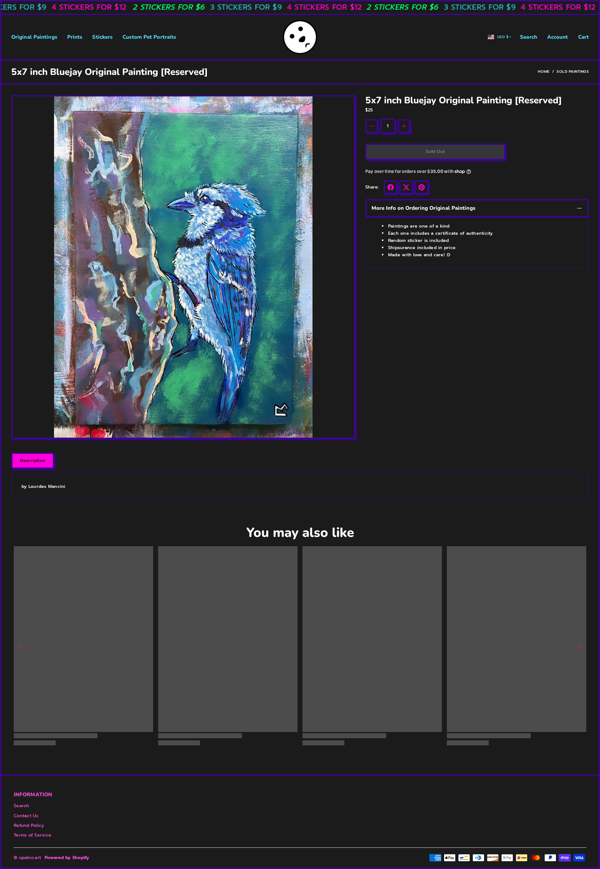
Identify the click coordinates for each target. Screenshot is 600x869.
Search (528, 37)
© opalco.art (27, 857)
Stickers (102, 37)
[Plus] (404, 126)
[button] (391, 187)
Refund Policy (29, 825)
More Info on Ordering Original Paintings (423, 208)
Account (557, 37)
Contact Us (26, 816)
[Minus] (371, 126)
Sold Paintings (573, 71)
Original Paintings (34, 37)
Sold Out (435, 151)
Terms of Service (32, 835)
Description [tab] (32, 460)
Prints (74, 37)
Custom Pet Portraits (149, 37)
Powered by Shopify (67, 857)
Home (544, 71)
